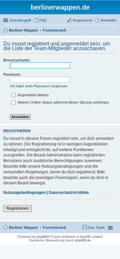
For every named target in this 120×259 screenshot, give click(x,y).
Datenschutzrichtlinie (69, 192)
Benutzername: (16, 60)
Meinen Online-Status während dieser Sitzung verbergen (63, 102)
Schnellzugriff (20, 20)
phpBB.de (83, 240)
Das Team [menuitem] (96, 227)
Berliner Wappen (23, 227)
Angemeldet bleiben (33, 95)
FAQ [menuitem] (43, 20)
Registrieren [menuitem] (82, 20)
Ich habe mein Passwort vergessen (38, 86)
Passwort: (12, 74)
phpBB (42, 236)
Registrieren (17, 208)
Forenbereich (54, 227)
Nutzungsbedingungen (24, 192)
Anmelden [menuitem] (109, 20)
